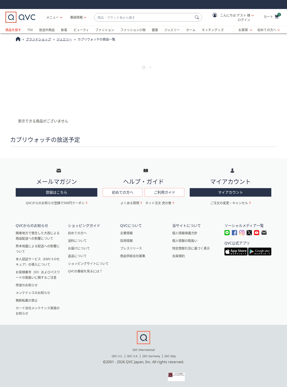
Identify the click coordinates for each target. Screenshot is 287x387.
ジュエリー (172, 30)
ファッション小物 (133, 30)
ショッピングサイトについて (88, 263)
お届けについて (79, 248)
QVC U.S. (117, 356)
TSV (30, 30)
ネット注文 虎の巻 (158, 203)
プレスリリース (131, 248)
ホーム (191, 30)
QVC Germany (151, 356)
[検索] (197, 17)
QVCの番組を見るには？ (85, 271)
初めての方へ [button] (122, 192)
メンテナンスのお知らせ (33, 292)
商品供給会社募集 (132, 256)
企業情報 (126, 233)
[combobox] (143, 17)
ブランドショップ (38, 39)
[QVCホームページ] (18, 39)
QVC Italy (170, 356)
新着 (64, 30)
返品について (77, 256)
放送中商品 (47, 30)
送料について (77, 240)
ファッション (104, 30)
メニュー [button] (52, 17)
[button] (230, 17)
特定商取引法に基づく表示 (191, 248)
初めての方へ (266, 30)
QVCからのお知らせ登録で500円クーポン (55, 203)
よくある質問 (129, 203)
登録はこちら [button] (56, 192)
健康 (155, 30)
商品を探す (13, 30)
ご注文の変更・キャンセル (229, 203)
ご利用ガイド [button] (164, 192)
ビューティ (81, 30)
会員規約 (178, 256)
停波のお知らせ (27, 285)
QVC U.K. (132, 356)
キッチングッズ (213, 30)
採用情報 (126, 240)
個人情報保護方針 (184, 233)
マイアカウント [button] (230, 192)
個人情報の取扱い (184, 240)
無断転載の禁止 (27, 300)
